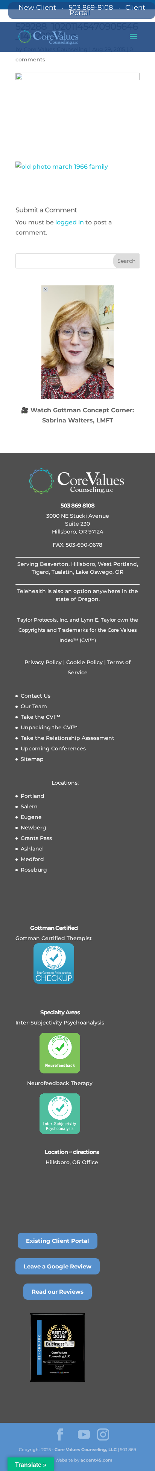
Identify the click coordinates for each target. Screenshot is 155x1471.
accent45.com (96, 1460)
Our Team (34, 706)
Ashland (32, 848)
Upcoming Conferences (53, 748)
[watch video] (77, 342)
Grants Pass (36, 838)
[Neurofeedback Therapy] (59, 1053)
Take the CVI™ (40, 716)
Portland (32, 796)
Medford (32, 859)
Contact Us (35, 695)
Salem (29, 806)
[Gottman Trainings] (53, 963)
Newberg (33, 827)
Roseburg (34, 869)
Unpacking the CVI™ (49, 727)
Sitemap (32, 759)
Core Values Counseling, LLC (86, 1449)
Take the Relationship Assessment (67, 738)
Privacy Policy (43, 662)
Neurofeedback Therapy (60, 1083)
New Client (37, 7)
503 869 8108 (77, 505)
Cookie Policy (84, 662)
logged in (69, 222)
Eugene (31, 817)
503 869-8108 (90, 7)
